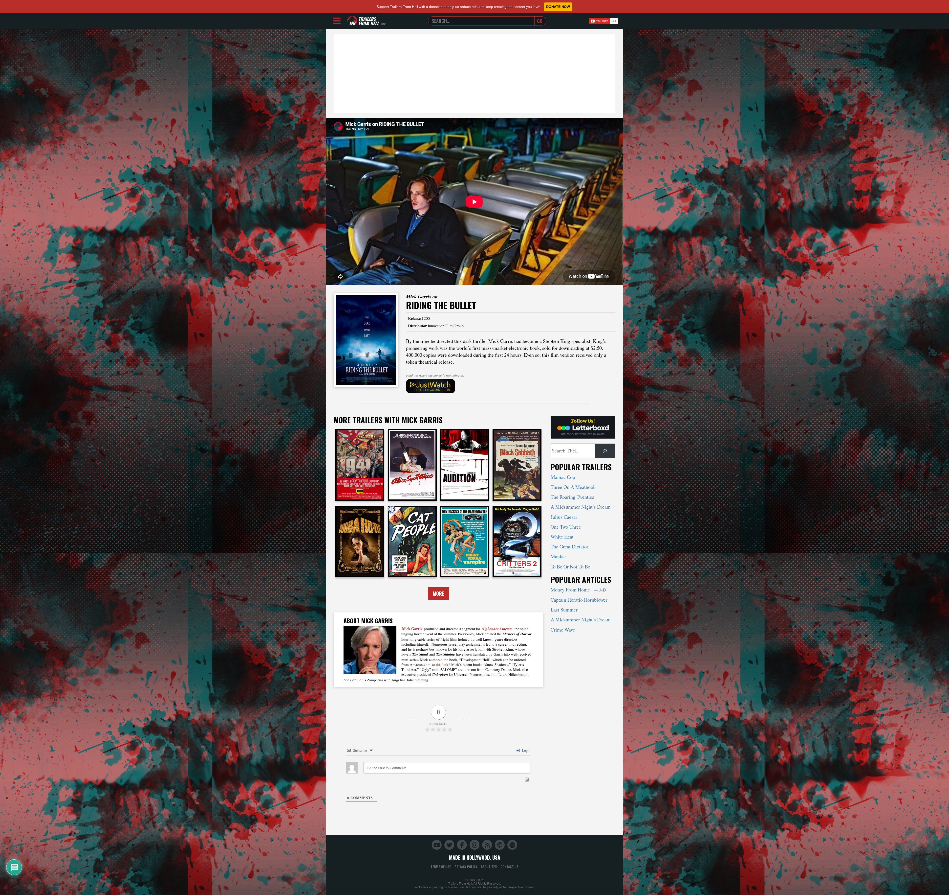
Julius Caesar (564, 517)
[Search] (605, 451)
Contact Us (509, 866)
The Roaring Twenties (572, 497)
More (438, 593)
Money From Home (578, 589)
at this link (440, 664)
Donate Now (558, 7)
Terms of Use (441, 866)
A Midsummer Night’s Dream (581, 506)
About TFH (489, 866)
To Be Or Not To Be (570, 566)
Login (525, 750)
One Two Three (566, 526)
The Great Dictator (569, 546)
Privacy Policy (465, 866)
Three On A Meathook (573, 487)
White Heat (562, 536)
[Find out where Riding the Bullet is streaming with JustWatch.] (511, 386)
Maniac (558, 556)
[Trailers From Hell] (352, 21)
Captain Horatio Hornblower (579, 599)
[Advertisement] (474, 73)
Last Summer (564, 609)
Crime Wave (563, 629)
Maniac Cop (563, 477)
